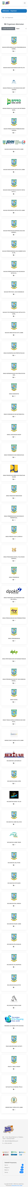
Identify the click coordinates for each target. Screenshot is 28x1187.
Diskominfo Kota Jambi (17, 1185)
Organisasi (13, 10)
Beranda (6, 10)
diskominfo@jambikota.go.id (11, 1141)
